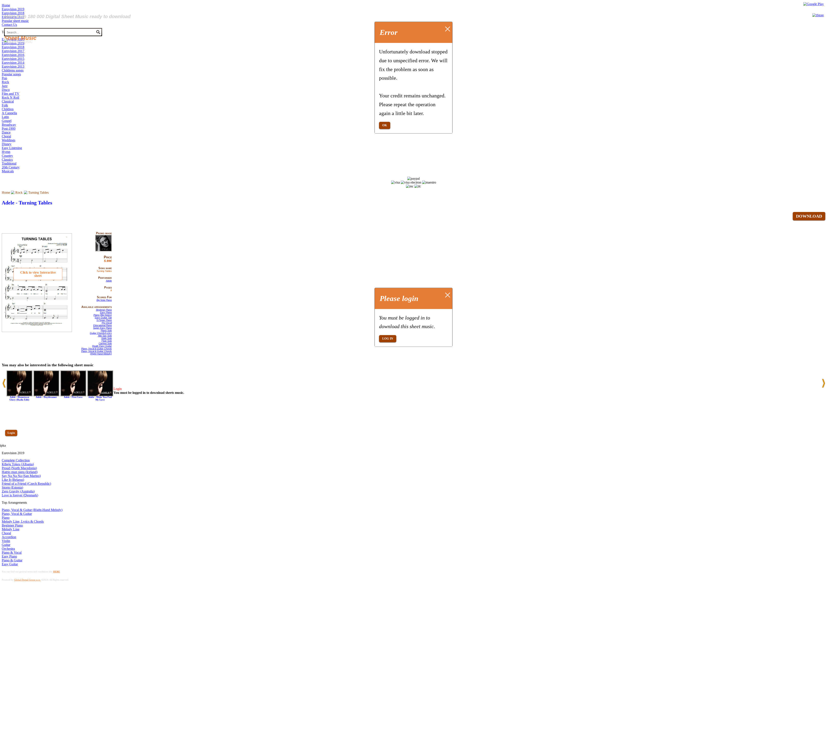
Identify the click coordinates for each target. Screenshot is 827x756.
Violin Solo (106, 338)
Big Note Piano (104, 300)
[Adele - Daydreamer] (46, 395)
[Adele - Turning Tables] (103, 250)
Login (11, 432)
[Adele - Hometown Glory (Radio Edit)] (19, 395)
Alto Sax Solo (105, 335)
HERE (56, 571)
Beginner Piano (104, 310)
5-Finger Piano (104, 320)
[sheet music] (18, 41)
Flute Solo (106, 341)
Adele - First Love (73, 397)
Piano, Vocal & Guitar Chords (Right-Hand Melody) (96, 352)
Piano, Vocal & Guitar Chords (96, 348)
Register (12, 445)
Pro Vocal (107, 322)
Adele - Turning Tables (27, 203)
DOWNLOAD (809, 216)
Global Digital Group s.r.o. (27, 579)
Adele (109, 280)
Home (6, 192)
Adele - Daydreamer (46, 397)
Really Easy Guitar (102, 346)
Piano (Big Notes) (102, 315)
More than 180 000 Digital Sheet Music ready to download (67, 16)
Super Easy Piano (102, 328)
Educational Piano (102, 325)
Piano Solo (106, 330)
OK (384, 125)
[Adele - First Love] (73, 395)
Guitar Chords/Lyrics (101, 333)
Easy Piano (106, 312)
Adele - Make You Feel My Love (100, 398)
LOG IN (387, 338)
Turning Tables (38, 192)
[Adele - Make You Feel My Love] (100, 395)
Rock (19, 192)
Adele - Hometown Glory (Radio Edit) (19, 398)
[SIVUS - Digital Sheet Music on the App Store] (818, 15)
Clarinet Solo (105, 343)
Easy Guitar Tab (103, 317)
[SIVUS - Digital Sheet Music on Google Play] (813, 4)
